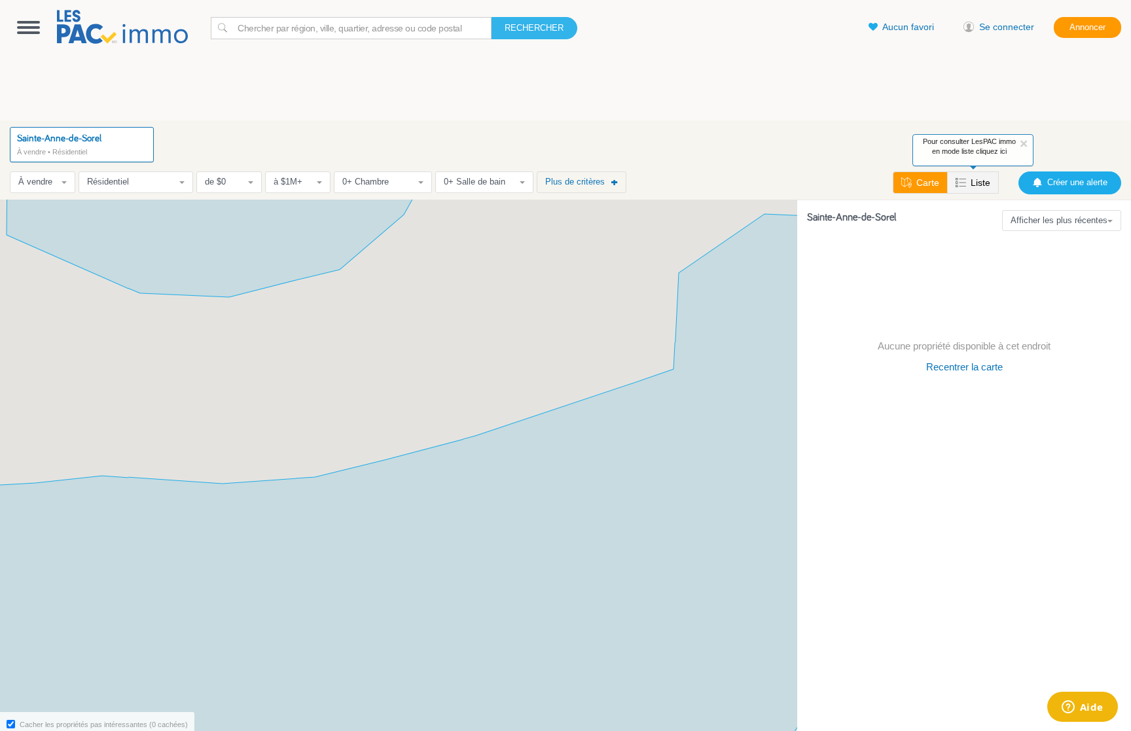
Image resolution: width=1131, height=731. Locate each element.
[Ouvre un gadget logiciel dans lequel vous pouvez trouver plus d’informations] (1082, 708)
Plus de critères (575, 182)
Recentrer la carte (964, 366)
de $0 (215, 182)
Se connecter (1006, 27)
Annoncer (1087, 27)
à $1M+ (288, 182)
